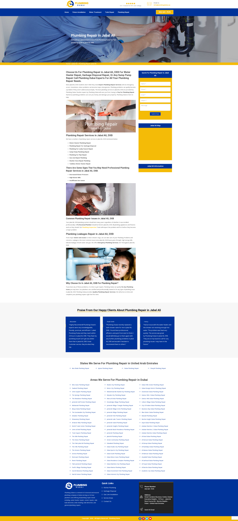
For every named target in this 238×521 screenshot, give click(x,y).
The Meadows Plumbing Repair (82, 398)
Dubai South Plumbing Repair (116, 453)
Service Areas (108, 498)
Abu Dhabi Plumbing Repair (80, 368)
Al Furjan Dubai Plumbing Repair (152, 464)
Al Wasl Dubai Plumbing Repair (151, 436)
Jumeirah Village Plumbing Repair (117, 412)
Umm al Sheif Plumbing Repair (81, 429)
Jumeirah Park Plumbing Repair (116, 416)
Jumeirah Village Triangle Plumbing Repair (120, 405)
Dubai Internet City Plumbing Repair (118, 474)
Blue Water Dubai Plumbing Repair (153, 412)
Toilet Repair (109, 12)
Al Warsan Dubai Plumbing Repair (152, 440)
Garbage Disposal (110, 491)
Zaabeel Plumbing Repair (80, 388)
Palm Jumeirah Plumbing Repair (82, 464)
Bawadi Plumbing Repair (149, 416)
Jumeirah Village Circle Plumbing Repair (119, 409)
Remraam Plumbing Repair (80, 457)
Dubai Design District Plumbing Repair (154, 388)
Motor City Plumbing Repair (115, 388)
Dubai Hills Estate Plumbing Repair (153, 385)
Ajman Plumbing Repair (105, 368)
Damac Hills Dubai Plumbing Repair (153, 398)
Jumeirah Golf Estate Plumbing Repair (84, 402)
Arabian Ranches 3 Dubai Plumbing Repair (155, 426)
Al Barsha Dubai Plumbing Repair (152, 467)
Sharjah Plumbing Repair (158, 368)
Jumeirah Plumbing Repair (115, 433)
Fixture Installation (79, 12)
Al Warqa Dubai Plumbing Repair (152, 443)
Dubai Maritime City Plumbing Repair (118, 464)
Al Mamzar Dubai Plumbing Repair (152, 453)
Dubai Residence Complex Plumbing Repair (120, 460)
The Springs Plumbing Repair (81, 395)
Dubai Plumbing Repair (131, 368)
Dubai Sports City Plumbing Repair (118, 450)
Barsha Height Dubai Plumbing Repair (154, 419)
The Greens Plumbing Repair (81, 450)
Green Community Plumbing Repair (118, 440)
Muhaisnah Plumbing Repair (80, 405)
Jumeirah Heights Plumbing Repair (118, 426)
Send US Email (149, 510)
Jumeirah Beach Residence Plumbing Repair (120, 429)
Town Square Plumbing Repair (81, 433)
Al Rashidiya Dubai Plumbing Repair (153, 447)
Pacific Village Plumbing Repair (81, 467)
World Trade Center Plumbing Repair (84, 426)
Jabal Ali (74, 64)
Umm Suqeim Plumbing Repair (81, 392)
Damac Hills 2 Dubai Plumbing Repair (153, 395)
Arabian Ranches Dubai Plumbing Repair (154, 433)
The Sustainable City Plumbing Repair (84, 412)
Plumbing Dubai (114, 518)
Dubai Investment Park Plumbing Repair (119, 471)
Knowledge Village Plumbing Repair (118, 402)
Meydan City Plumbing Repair (116, 395)
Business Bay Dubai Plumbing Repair (153, 409)
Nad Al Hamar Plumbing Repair (82, 474)
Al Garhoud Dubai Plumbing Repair (152, 460)
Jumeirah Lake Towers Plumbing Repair (119, 419)
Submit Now (155, 114)
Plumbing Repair (123, 12)
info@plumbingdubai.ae (162, 5)
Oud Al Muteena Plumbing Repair (82, 471)
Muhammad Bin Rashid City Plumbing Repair (121, 392)
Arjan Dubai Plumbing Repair (151, 423)
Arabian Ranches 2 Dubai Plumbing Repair (155, 429)
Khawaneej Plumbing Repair (81, 419)
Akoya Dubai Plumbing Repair (81, 409)
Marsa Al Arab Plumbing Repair (116, 398)
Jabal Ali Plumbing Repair (114, 436)
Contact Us (107, 501)
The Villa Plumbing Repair (80, 436)
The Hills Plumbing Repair (80, 447)
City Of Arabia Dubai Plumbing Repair (153, 405)
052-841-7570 (165, 12)
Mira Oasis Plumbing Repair (81, 385)
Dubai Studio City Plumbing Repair (117, 447)
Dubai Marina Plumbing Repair (116, 467)
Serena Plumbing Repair (79, 453)
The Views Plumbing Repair (80, 440)
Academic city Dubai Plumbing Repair (153, 471)
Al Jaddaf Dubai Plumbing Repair (152, 457)
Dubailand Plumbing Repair (115, 443)
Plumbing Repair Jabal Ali (87, 64)
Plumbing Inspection (89, 227)
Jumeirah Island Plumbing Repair (117, 423)
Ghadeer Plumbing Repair (80, 416)
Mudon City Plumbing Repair (116, 385)
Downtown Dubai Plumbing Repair (152, 392)
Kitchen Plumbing (110, 488)
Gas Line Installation (111, 494)
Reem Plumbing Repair (79, 460)
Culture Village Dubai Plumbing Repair (153, 402)
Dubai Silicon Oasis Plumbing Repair (118, 457)
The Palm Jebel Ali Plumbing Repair (83, 443)
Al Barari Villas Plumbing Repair (82, 423)
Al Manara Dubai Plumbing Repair (152, 450)
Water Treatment (95, 12)
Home (67, 12)
